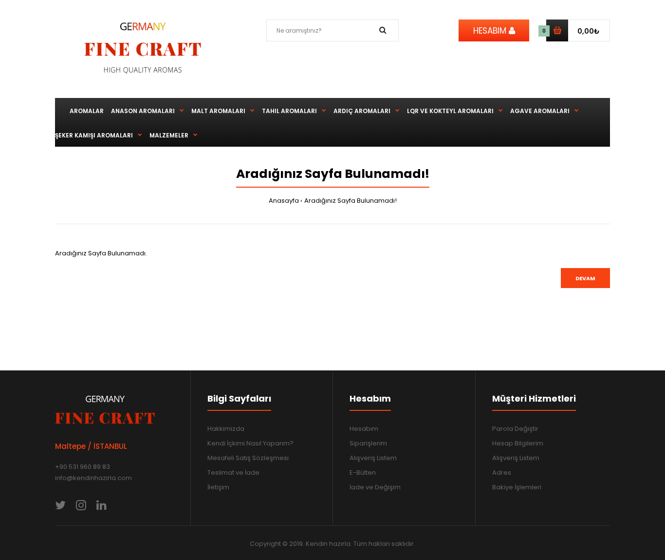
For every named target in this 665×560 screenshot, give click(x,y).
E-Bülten (363, 472)
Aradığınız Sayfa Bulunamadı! (350, 200)
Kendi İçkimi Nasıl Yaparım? (250, 443)
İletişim (218, 487)
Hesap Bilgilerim (517, 443)
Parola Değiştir (515, 428)
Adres (501, 472)
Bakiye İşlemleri (516, 487)
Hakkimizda (225, 428)
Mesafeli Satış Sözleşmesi (248, 458)
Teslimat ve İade (233, 472)
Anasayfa (284, 200)
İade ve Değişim (375, 487)
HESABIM (491, 31)
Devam (585, 278)
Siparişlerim (368, 443)
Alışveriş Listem (373, 458)
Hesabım (364, 428)
